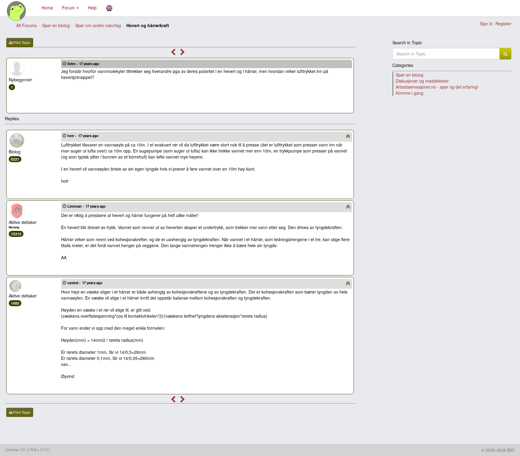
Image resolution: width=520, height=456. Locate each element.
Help (92, 8)
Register (503, 23)
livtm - (83, 63)
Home (47, 8)
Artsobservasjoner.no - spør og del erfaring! (437, 87)
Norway (14, 227)
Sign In (486, 23)
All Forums (26, 25)
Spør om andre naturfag (98, 25)
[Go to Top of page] (348, 137)
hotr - (82, 135)
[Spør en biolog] (16, 11)
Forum (69, 8)
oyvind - (84, 282)
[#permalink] (64, 63)
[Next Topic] (182, 53)
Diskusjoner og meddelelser (422, 81)
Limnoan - (86, 206)
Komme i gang (409, 93)
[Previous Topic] (173, 53)
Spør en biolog (56, 25)
